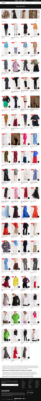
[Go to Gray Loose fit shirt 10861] (35, 264)
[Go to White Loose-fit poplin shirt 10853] (35, 246)
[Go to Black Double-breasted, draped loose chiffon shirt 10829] (15, 83)
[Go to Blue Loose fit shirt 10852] (25, 212)
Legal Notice (37, 383)
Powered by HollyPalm (10, 399)
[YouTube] (30, 392)
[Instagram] (29, 392)
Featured (36, 21)
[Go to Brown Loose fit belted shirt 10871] (25, 353)
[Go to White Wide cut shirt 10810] (15, 48)
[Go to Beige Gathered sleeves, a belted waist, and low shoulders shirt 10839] (25, 102)
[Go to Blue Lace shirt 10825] (6, 212)
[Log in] (37, 3)
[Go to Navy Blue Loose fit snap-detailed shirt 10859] (25, 246)
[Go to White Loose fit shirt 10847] (25, 157)
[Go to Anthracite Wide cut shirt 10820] (25, 65)
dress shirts (33, 373)
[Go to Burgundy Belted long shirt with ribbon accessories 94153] (25, 193)
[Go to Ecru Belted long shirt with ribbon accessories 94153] (25, 175)
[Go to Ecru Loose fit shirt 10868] (25, 317)
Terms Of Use (37, 384)
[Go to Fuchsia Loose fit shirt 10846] (25, 139)
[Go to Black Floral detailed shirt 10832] (6, 102)
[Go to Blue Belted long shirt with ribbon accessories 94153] (35, 175)
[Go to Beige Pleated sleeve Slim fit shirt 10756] (15, 29)
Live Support (30, 387)
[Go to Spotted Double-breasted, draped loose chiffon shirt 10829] (35, 83)
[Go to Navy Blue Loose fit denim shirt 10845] (35, 120)
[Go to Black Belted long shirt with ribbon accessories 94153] (6, 193)
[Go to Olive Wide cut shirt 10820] (35, 65)
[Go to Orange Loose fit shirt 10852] (35, 212)
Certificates (23, 387)
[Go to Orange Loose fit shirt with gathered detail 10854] (15, 229)
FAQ (29, 384)
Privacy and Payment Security (37, 386)
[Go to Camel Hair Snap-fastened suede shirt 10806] (35, 48)
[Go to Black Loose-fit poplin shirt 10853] (6, 282)
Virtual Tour (23, 382)
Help (2, 0)
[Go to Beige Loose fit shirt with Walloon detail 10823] (15, 139)
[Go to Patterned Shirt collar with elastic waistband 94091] (6, 65)
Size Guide (23, 384)
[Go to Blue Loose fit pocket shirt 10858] (6, 264)
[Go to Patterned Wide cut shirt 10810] (25, 48)
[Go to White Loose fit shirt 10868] (35, 282)
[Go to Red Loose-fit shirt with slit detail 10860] (15, 353)
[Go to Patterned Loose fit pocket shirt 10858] (25, 264)
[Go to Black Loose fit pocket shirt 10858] (25, 229)
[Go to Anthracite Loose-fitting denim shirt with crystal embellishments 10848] (6, 175)
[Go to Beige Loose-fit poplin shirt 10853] (15, 264)
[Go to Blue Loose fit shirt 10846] (35, 139)
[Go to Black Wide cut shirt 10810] (25, 29)
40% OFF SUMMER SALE (36, 0)
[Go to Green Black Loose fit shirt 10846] (6, 157)
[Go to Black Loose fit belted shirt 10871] (6, 353)
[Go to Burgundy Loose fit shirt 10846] (15, 157)
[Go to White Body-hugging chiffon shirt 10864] (6, 317)
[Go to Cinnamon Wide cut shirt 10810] (35, 29)
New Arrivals (23, 383)
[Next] (38, 14)
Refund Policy (37, 382)
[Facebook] (27, 392)
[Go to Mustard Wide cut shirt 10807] (6, 120)
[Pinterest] (32, 392)
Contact (30, 382)
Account (30, 383)
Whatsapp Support (30, 386)
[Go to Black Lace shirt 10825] (35, 193)
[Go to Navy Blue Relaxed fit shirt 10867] (35, 300)
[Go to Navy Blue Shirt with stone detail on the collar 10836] (6, 229)
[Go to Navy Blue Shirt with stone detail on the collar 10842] (15, 102)
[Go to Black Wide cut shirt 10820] (6, 83)
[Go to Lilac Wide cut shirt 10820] (15, 65)
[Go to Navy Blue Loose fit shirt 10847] (35, 157)
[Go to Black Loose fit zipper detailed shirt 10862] (25, 335)
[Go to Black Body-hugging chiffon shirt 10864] (15, 300)
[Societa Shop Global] (5, 391)
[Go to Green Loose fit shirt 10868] (6, 335)
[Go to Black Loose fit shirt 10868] (15, 335)
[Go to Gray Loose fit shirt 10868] (6, 300)
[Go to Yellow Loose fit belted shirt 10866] (15, 282)
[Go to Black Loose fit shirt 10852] (15, 212)
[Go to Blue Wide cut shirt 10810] (6, 48)
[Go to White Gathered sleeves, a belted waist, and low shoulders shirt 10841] (15, 120)
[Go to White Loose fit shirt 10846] (6, 139)
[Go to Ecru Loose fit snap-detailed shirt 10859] (35, 229)
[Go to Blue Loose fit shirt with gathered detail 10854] (15, 246)
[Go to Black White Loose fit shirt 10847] (15, 175)
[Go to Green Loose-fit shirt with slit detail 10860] (15, 317)
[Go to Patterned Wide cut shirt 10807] (25, 120)
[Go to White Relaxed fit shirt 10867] (35, 335)
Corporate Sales (23, 386)
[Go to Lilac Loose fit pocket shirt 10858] (6, 246)
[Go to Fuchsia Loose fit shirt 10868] (35, 317)
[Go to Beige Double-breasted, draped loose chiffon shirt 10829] (25, 83)
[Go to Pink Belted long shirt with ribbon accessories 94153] (15, 193)
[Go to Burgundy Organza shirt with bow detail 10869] (25, 282)
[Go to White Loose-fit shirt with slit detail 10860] (25, 300)
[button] (36, 3)
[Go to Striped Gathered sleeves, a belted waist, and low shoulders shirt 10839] (35, 102)
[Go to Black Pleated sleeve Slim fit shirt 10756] (6, 29)
